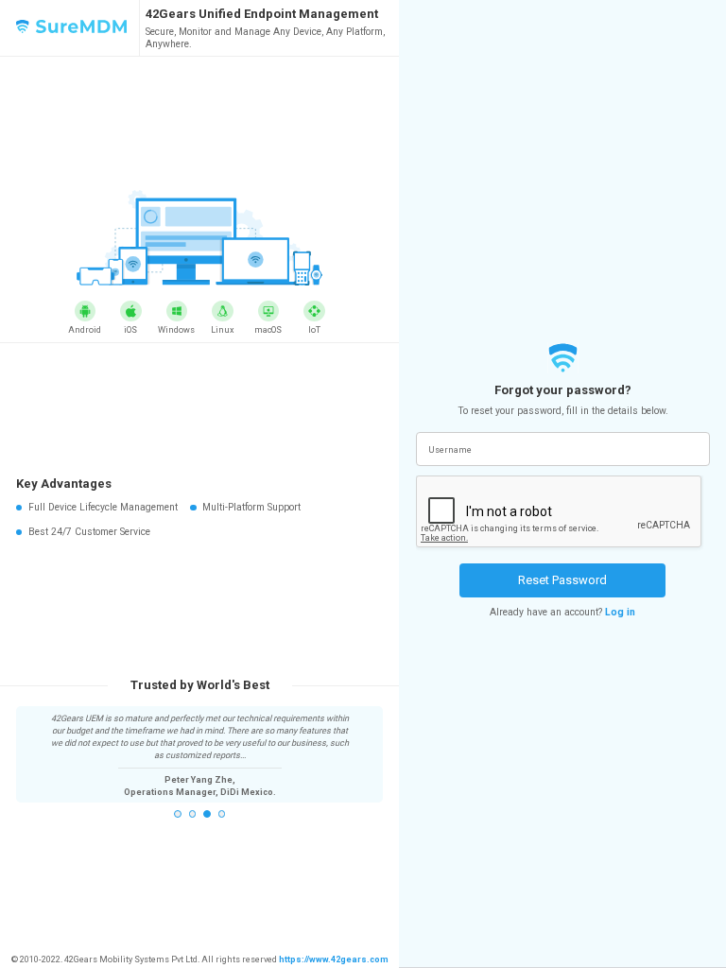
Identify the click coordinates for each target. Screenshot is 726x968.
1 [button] (178, 814)
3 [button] (207, 814)
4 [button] (222, 814)
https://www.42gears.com (333, 959)
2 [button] (193, 814)
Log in (620, 612)
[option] (199, 755)
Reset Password (562, 580)
